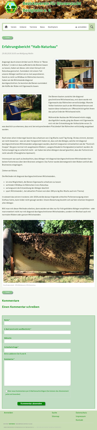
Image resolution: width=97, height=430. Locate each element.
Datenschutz (81, 412)
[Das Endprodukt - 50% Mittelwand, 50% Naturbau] (48, 251)
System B (12, 424)
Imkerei (23, 27)
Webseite (7, 338)
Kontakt (79, 420)
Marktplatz (53, 27)
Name (8, 320)
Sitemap (55, 416)
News (42, 27)
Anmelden (8, 412)
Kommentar (9, 359)
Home (6, 27)
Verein (13, 27)
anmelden (82, 27)
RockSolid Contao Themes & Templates (49, 427)
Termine (33, 27)
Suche (92, 27)
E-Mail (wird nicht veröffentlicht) (17, 329)
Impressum (81, 416)
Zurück (7, 37)
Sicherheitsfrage (11, 347)
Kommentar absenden (31, 403)
